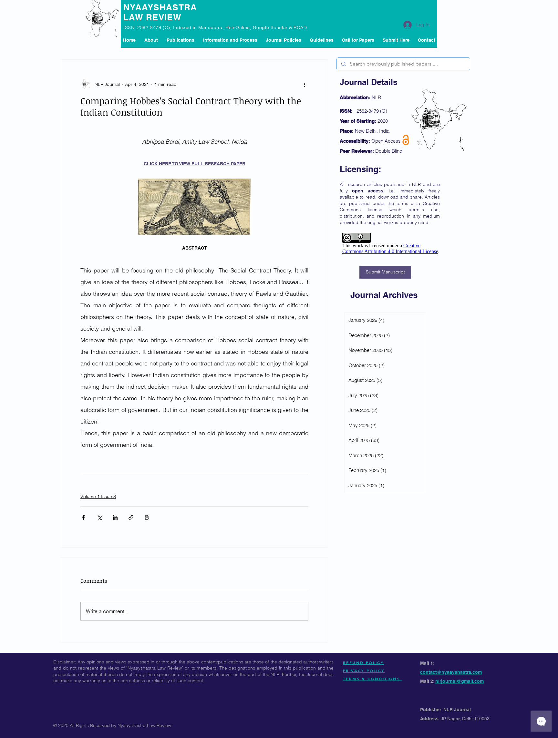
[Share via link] (131, 517)
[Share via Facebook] (83, 517)
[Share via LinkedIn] (115, 517)
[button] (180, 40)
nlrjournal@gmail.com (459, 681)
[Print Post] (147, 517)
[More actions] (304, 84)
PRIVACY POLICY (364, 670)
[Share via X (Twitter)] (99, 517)
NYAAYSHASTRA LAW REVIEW (160, 12)
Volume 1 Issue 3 (98, 496)
